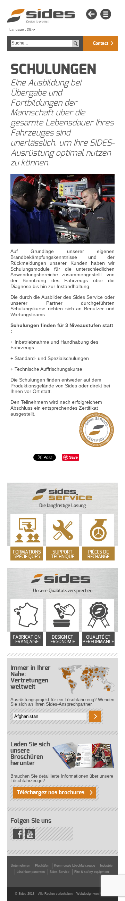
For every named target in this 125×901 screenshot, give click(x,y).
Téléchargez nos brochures (50, 792)
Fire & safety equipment (91, 872)
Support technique (62, 554)
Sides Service (59, 872)
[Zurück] (91, 14)
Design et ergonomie (62, 639)
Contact (100, 43)
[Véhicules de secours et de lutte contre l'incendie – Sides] (41, 16)
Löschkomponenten (31, 872)
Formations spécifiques (27, 554)
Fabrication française (27, 639)
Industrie (106, 865)
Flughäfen (42, 865)
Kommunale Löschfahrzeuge (74, 865)
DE (29, 29)
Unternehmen (20, 865)
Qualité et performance (98, 639)
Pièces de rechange (98, 554)
